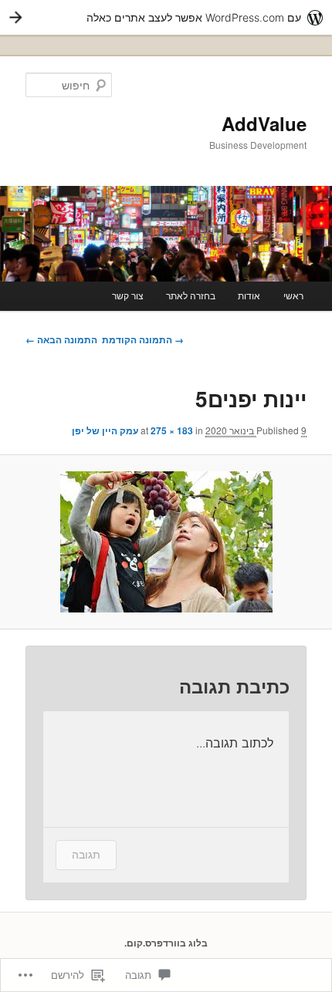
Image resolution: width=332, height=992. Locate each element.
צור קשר (128, 295)
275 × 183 (172, 430)
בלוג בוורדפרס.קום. (166, 943)
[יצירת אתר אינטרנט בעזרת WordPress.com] (166, 17)
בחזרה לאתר (190, 295)
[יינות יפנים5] (165, 541)
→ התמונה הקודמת (143, 339)
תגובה (86, 854)
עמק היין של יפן (105, 430)
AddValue (264, 123)
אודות (249, 295)
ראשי (293, 295)
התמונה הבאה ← (61, 339)
